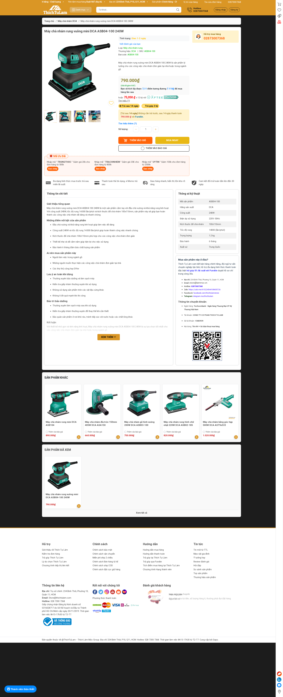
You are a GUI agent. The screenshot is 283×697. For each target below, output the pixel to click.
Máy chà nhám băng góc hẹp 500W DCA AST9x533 (218, 423)
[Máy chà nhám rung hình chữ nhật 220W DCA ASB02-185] (181, 402)
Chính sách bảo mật (102, 550)
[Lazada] (124, 592)
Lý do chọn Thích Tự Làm (54, 561)
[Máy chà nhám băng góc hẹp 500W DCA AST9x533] (220, 402)
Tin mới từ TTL (201, 550)
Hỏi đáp (197, 565)
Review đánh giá (201, 561)
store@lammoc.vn (198, 282)
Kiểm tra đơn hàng (51, 553)
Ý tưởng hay (199, 557)
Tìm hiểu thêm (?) (127, 123)
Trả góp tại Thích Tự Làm (155, 557)
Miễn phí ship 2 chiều (103, 557)
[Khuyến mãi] (279, 16)
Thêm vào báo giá (156, 148)
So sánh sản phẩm (203, 569)
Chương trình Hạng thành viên (157, 569)
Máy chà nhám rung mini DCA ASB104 (61, 423)
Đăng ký (234, 9)
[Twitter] (100, 592)
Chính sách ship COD (103, 565)
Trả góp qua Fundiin (152, 561)
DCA (133, 51)
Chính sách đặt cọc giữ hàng (106, 569)
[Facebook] (95, 592)
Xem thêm (107, 337)
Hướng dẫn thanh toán (154, 553)
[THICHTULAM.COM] (55, 9)
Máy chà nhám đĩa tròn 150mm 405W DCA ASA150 (101, 423)
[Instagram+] (106, 592)
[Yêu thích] (279, 10)
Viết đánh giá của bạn (130, 44)
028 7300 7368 (58, 601)
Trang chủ (49, 21)
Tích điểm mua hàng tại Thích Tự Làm (161, 565)
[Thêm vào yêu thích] (111, 103)
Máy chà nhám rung (133, 48)
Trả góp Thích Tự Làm (52, 557)
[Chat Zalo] (279, 679)
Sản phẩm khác (56, 377)
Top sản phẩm (200, 573)
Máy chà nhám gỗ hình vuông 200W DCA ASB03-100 (139, 423)
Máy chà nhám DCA (67, 21)
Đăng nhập (220, 9)
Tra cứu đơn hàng (212, 2)
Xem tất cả (141, 512)
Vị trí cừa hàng (191, 2)
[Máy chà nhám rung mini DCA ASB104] (63, 402)
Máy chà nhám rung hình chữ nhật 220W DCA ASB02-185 (179, 423)
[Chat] (279, 673)
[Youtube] (112, 592)
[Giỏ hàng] (279, 4)
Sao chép (52, 169)
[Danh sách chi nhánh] (279, 691)
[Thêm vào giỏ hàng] (79, 437)
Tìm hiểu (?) (124, 100)
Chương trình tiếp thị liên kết (55, 565)
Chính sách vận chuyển (104, 553)
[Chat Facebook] (279, 685)
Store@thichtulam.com (60, 597)
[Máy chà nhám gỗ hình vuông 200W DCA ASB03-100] (141, 402)
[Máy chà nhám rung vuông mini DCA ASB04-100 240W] (63, 475)
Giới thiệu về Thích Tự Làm (55, 550)
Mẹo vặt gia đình (201, 553)
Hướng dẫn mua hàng (153, 550)
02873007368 (234, 2)
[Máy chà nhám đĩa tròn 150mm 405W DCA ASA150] (102, 402)
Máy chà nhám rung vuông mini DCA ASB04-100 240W (62, 496)
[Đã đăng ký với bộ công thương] (56, 621)
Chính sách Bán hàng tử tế (105, 561)
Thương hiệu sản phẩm (205, 577)
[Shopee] (118, 592)
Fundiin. (139, 116)
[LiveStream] (279, 22)
